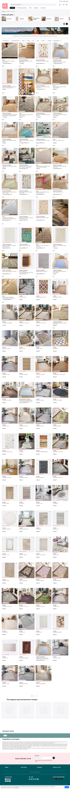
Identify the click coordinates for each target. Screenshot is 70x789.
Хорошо (66, 787)
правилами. (17, 787)
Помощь (6, 767)
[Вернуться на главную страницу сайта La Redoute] (5, 6)
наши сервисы (24, 767)
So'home (5, 735)
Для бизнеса (43, 7)
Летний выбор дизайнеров (22, 7)
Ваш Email (37, 755)
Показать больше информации (35, 772)
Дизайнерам (36, 7)
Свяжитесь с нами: (57, 767)
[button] (66, 4)
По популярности (6, 40)
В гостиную (13, 11)
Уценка (30, 7)
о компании (39, 767)
